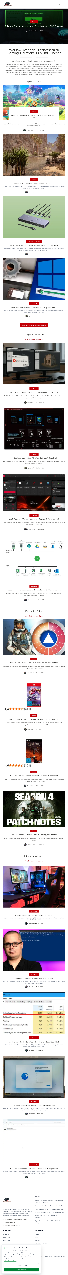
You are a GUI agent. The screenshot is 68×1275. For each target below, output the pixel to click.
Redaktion (7, 1230)
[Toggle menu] (64, 4)
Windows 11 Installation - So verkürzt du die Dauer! (50, 1206)
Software (34, 389)
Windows (34, 303)
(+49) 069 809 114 (10, 1222)
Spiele (34, 22)
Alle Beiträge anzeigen (34, 339)
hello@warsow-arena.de (12, 1225)
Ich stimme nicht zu (21, 1265)
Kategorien (39, 1230)
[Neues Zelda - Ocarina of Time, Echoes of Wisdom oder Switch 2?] (34, 102)
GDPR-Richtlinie (48, 1256)
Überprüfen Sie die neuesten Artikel (34, 325)
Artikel (37, 1197)
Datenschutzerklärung (10, 1261)
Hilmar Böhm (6, 1240)
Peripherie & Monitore (34, 241)
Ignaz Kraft (6, 1234)
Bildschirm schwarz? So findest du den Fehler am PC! (50, 1212)
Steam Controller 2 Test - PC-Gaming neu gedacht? (49, 1209)
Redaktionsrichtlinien (59, 1256)
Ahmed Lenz (6, 1237)
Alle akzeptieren (21, 1269)
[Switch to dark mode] (60, 4)
